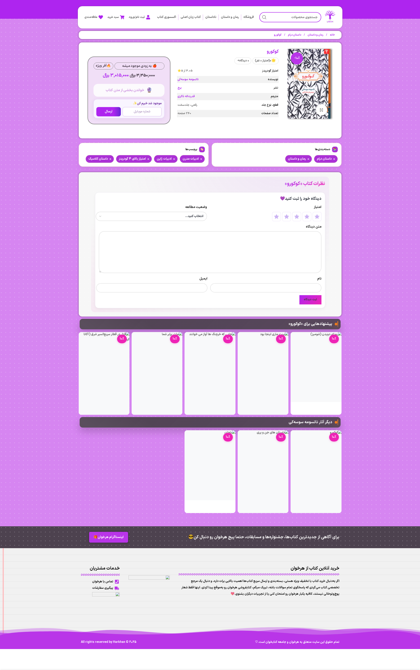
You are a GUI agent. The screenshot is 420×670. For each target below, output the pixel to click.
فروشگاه (248, 17)
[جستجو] (264, 17)
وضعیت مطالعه (196, 207)
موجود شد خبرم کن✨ (147, 103)
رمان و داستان (230, 17)
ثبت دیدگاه (310, 299)
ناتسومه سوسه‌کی (188, 79)
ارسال (108, 111)
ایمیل (203, 278)
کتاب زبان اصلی (191, 17)
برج (179, 88)
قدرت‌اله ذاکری (186, 96)
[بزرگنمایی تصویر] (321, 109)
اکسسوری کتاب (166, 17)
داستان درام (294, 35)
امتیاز (317, 207)
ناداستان (210, 17)
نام (319, 278)
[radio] (317, 216)
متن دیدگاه (313, 226)
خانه (332, 35)
